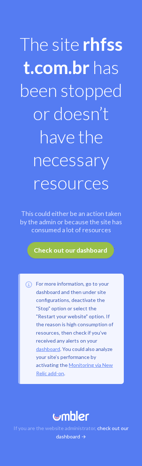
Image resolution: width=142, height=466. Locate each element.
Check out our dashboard (70, 250)
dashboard (48, 349)
